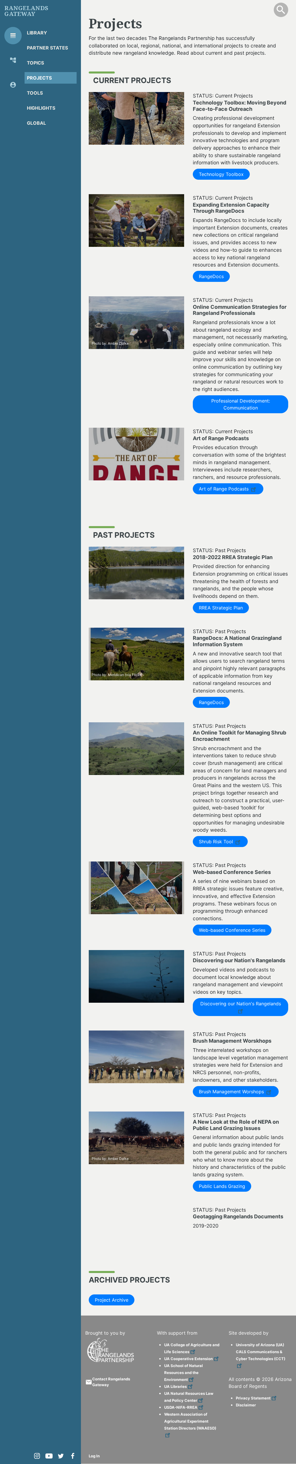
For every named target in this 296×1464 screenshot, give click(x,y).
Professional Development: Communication (240, 404)
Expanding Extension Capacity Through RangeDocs (231, 208)
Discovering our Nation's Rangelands (239, 960)
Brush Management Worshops (232, 1091)
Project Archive (111, 1300)
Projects (39, 78)
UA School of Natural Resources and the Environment (183, 1372)
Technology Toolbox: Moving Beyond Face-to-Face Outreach (239, 106)
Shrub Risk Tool (216, 841)
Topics (35, 63)
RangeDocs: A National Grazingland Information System (237, 641)
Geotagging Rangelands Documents (238, 1216)
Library (37, 33)
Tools (35, 93)
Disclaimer (246, 1405)
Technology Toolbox (221, 174)
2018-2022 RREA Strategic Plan (233, 557)
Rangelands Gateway (26, 11)
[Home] (111, 1340)
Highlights (41, 108)
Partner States (47, 48)
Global (36, 123)
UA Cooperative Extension (188, 1358)
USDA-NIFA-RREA (180, 1407)
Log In (94, 1456)
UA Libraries (175, 1386)
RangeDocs (211, 276)
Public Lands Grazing (222, 1186)
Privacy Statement (253, 1398)
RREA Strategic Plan (221, 608)
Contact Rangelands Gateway (111, 1382)
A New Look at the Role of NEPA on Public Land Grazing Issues (236, 1125)
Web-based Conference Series (232, 872)
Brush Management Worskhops (232, 1041)
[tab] (13, 35)
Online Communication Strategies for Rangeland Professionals (239, 310)
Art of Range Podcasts (221, 438)
